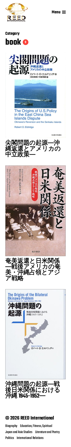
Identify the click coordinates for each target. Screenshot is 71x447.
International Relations (30, 438)
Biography (11, 426)
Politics (9, 438)
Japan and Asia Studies (18, 432)
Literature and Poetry (47, 432)
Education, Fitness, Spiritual (36, 426)
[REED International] (16, 12)
